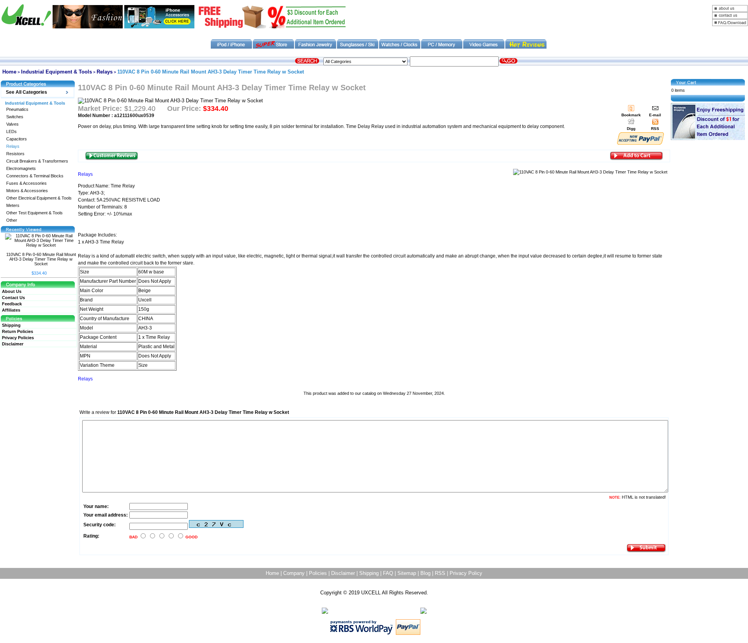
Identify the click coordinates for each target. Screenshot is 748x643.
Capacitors (16, 139)
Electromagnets (21, 168)
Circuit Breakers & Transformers (37, 161)
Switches (14, 117)
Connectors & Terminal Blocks (35, 176)
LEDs (11, 132)
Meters (12, 205)
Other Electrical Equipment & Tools (39, 198)
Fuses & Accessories (26, 183)
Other (11, 220)
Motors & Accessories (27, 191)
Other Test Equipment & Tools (34, 213)
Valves (12, 124)
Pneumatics (17, 109)
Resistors (15, 154)
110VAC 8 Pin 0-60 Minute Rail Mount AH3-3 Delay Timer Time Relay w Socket (41, 259)
